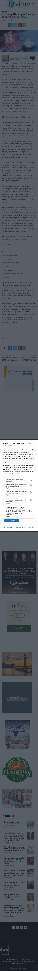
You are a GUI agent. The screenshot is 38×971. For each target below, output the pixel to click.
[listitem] (19, 480)
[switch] (30, 485)
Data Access (19, 527)
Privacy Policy (30, 527)
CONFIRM (11, 520)
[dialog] (19, 485)
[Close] (34, 443)
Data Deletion (7, 527)
